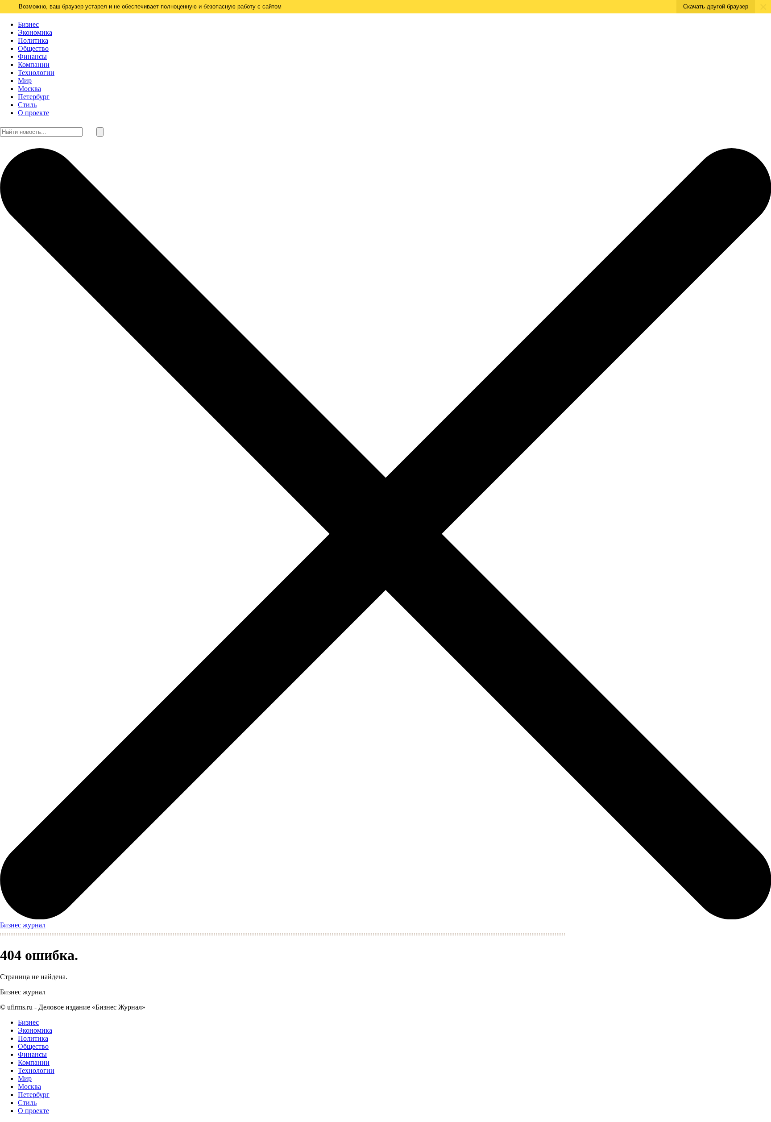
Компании (34, 64)
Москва (29, 88)
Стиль (27, 104)
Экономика (35, 32)
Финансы (32, 56)
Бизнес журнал (23, 925)
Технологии (36, 72)
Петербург (34, 96)
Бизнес (28, 24)
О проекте (33, 112)
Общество (33, 48)
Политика (33, 40)
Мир (25, 80)
